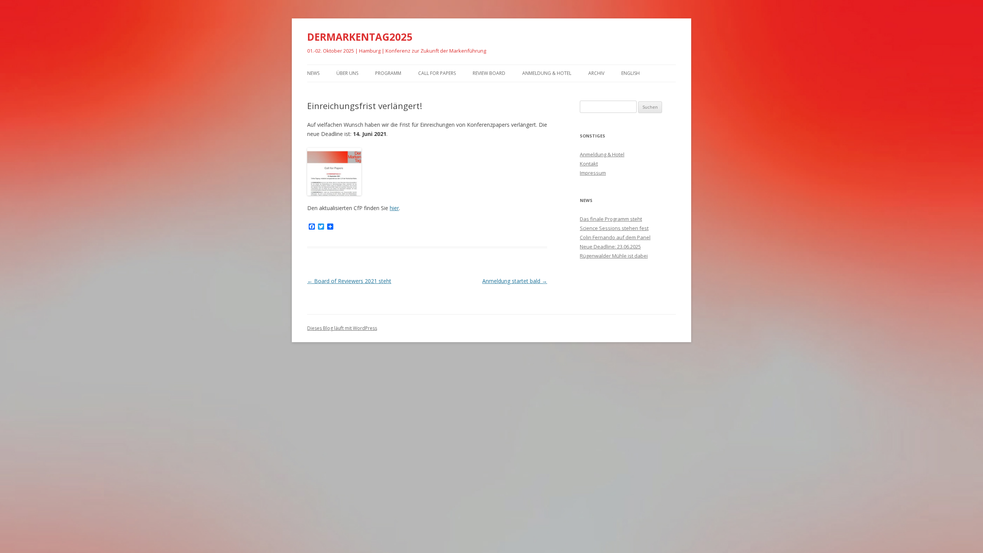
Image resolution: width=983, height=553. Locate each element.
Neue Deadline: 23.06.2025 (610, 246)
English (630, 73)
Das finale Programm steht (611, 218)
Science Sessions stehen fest (614, 228)
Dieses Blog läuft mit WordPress (342, 328)
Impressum (593, 172)
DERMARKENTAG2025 (359, 37)
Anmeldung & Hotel (546, 73)
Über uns (347, 73)
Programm (388, 73)
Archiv (596, 73)
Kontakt (589, 163)
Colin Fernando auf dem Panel (615, 237)
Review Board (489, 73)
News (313, 73)
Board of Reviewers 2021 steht (349, 281)
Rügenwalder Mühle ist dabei (614, 255)
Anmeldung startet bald (514, 281)
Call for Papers (437, 73)
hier (394, 208)
